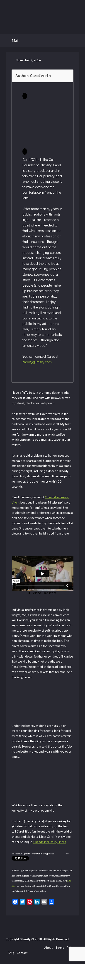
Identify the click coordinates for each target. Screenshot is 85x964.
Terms (60, 947)
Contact (22, 953)
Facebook (10, 948)
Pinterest (32, 948)
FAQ (11, 953)
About (48, 947)
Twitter (17, 948)
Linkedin (39, 948)
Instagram (24, 948)
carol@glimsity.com (37, 362)
